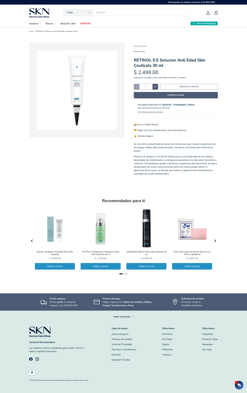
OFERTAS (85, 23)
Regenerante (139, 51)
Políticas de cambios (122, 339)
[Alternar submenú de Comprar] (40, 23)
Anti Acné (167, 334)
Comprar (33, 23)
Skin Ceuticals (140, 46)
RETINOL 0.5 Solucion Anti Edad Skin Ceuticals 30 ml (56, 31)
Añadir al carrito (189, 86)
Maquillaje (207, 334)
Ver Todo (206, 349)
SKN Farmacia (40, 380)
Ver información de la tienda (150, 112)
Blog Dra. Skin (68, 23)
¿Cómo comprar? (120, 334)
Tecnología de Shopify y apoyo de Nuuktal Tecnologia (67, 380)
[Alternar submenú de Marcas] (55, 23)
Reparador (207, 344)
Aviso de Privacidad (122, 344)
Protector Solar (210, 339)
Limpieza (166, 354)
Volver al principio (122, 316)
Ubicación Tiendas (121, 359)
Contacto (116, 354)
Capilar (165, 344)
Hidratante (167, 349)
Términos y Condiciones (124, 349)
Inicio (31, 31)
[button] (216, 13)
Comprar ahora (175, 95)
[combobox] (127, 12)
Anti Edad (167, 339)
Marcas (49, 23)
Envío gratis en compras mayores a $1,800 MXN (191, 2)
